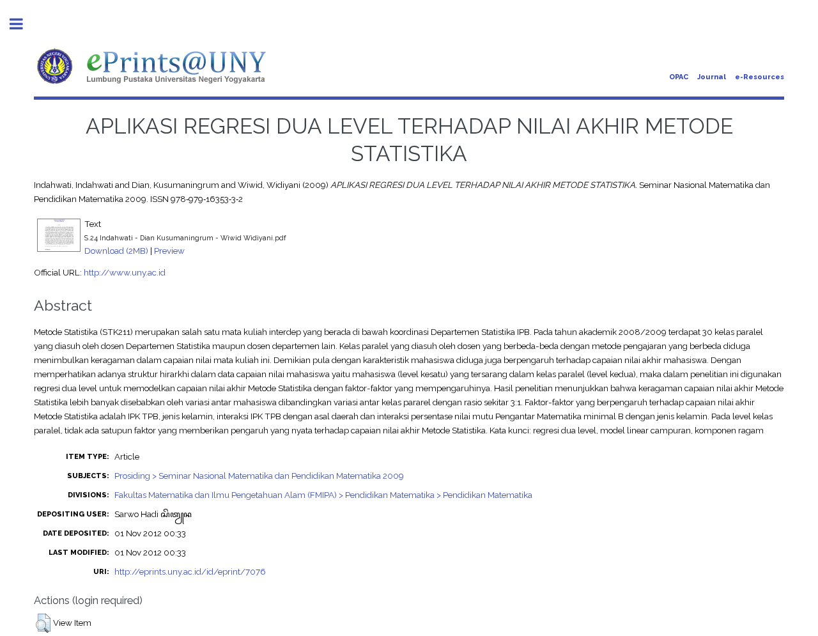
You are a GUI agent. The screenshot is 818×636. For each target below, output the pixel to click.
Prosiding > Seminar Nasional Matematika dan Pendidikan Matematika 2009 (259, 475)
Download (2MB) (116, 250)
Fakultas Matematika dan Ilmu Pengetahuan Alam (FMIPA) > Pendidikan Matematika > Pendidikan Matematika (323, 495)
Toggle (23, 24)
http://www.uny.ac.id (125, 272)
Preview (169, 250)
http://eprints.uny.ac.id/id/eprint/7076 (190, 571)
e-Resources (759, 77)
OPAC (678, 77)
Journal (711, 77)
